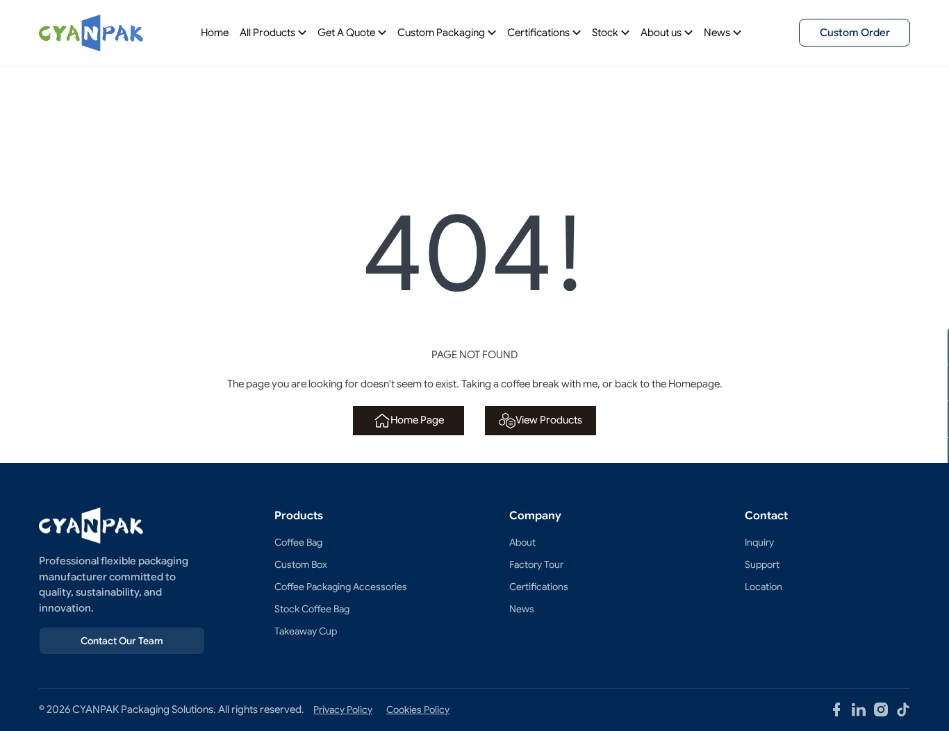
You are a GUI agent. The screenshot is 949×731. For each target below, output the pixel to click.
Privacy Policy (342, 709)
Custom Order (855, 32)
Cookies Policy (417, 709)
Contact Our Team (122, 641)
